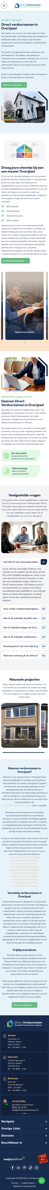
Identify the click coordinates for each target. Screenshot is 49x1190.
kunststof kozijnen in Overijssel (17, 805)
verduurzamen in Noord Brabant (24, 870)
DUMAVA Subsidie (14, 216)
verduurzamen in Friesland (24, 882)
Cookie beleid (28, 1183)
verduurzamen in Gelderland (24, 866)
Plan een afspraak (12, 85)
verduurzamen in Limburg (25, 873)
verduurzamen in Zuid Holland (24, 860)
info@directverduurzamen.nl (25, 1110)
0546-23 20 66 (19, 1107)
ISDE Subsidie (12, 206)
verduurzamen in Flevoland (24, 876)
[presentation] (24, 342)
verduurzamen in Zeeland (24, 885)
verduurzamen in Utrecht (24, 863)
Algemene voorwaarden (24, 1186)
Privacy (14, 1183)
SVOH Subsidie (12, 211)
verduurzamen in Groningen (24, 879)
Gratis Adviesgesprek (13, 260)
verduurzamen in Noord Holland (24, 857)
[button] (17, 1113)
